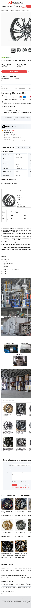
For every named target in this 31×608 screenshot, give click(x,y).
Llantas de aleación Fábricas (9, 587)
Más (2, 593)
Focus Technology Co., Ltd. (25, 598)
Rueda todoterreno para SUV (21, 568)
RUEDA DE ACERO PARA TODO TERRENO (8, 570)
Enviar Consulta (14, 71)
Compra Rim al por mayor (8, 591)
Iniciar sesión (5, 141)
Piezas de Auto (25, 10)
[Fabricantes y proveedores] (15, 2)
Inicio (2, 10)
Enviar (14, 485)
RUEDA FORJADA (5, 568)
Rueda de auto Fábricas (8, 584)
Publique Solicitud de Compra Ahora (20, 487)
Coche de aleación (20, 584)
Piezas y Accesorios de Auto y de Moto (12, 10)
